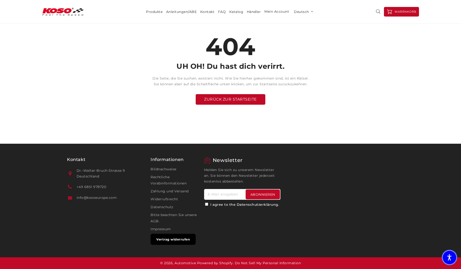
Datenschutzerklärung (257, 204)
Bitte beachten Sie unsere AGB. (174, 218)
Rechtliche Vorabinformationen (169, 180)
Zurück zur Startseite (230, 99)
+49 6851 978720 (91, 187)
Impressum (161, 229)
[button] (449, 257)
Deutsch (301, 12)
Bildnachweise (163, 169)
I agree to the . (244, 204)
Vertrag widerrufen (173, 239)
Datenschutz (162, 207)
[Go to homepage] (63, 11)
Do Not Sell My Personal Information (268, 263)
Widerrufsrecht (164, 199)
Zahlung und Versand (170, 191)
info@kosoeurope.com (97, 197)
